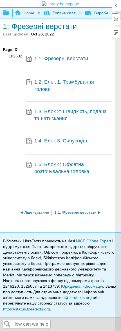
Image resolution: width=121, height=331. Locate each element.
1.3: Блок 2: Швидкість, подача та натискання (70, 115)
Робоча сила (64, 13)
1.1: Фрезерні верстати (61, 58)
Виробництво (106, 13)
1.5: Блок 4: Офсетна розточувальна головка (61, 168)
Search (7, 324)
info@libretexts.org (75, 297)
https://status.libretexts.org (26, 309)
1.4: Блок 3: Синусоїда (60, 141)
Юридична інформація (82, 286)
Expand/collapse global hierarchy (9, 13)
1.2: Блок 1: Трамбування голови (64, 85)
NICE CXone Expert (94, 241)
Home (29, 13)
